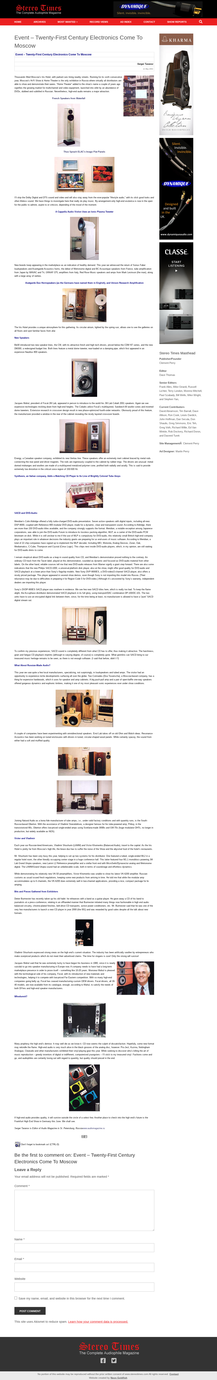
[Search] (200, 22)
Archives (40, 22)
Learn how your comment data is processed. (98, 1321)
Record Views (99, 22)
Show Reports (176, 22)
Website (19, 1279)
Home (17, 22)
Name (19, 1239)
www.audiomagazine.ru (93, 1128)
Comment (22, 1186)
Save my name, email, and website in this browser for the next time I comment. (71, 1298)
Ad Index (125, 22)
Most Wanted (66, 22)
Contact (149, 22)
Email (19, 1259)
